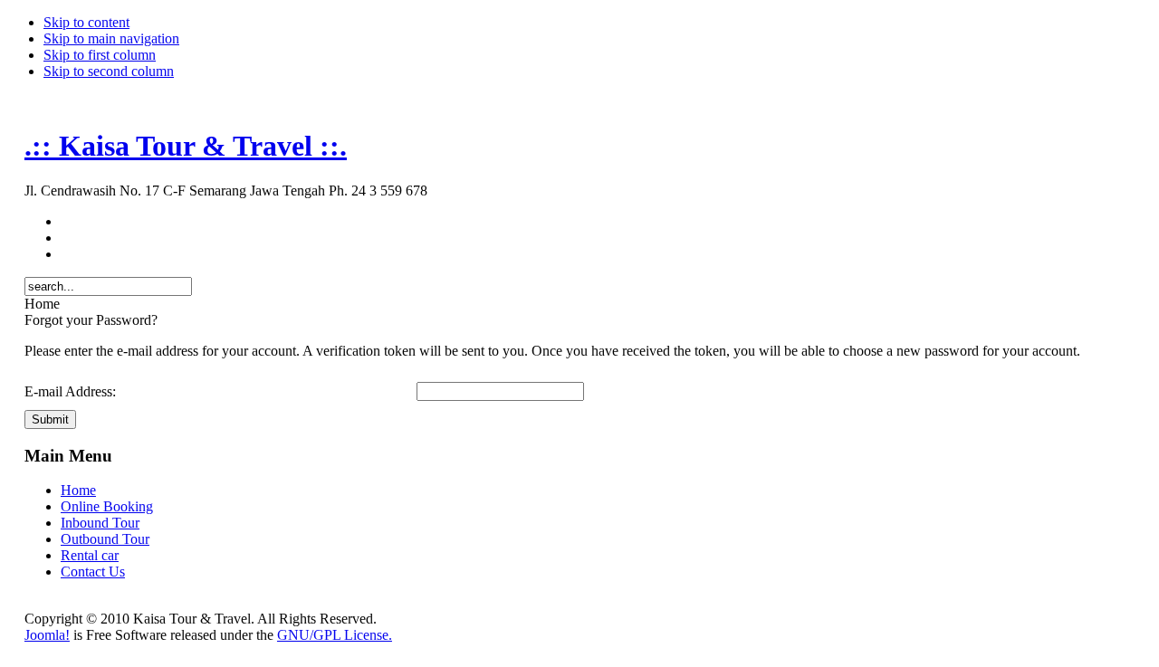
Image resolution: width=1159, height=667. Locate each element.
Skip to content (86, 22)
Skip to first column (99, 54)
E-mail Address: (70, 391)
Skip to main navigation (111, 38)
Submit (50, 419)
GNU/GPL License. (334, 635)
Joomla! (47, 635)
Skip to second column (108, 71)
